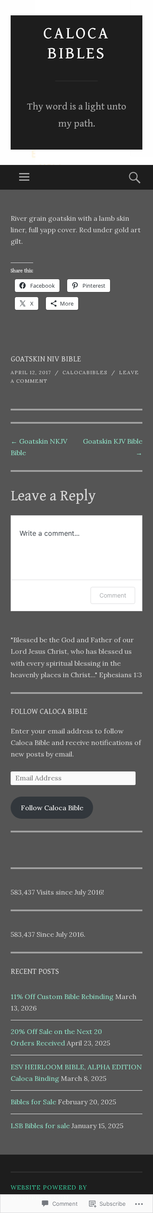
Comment (112, 595)
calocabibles (85, 372)
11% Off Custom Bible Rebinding (62, 996)
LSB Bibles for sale (40, 1125)
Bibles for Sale (33, 1101)
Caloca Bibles (76, 43)
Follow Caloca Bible (49, 711)
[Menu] (24, 177)
